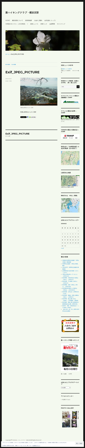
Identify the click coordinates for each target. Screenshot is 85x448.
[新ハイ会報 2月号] (70, 357)
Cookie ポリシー (36, 445)
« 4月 (62, 248)
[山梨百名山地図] (70, 180)
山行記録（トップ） (50, 20)
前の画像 (7, 64)
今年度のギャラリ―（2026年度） (15, 24)
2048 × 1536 (8, 81)
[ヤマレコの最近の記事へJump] (70, 117)
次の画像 (14, 64)
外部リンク (44, 24)
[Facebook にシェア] (27, 117)
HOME (7, 20)
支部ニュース (34, 24)
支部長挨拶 (28, 20)
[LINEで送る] (32, 117)
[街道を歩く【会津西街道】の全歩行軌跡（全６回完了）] (70, 158)
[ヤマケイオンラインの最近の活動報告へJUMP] (70, 101)
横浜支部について (17, 20)
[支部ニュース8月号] (66, 69)
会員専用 (52, 24)
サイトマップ (61, 24)
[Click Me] (70, 205)
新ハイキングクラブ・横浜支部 (22, 12)
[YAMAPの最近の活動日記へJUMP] (70, 136)
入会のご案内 (38, 20)
